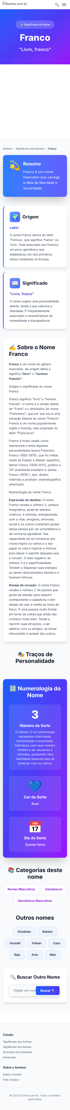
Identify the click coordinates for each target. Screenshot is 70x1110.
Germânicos (53, 889)
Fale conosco (11, 1079)
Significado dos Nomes (30, 148)
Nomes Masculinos (21, 889)
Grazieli (15, 943)
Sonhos (7, 148)
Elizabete (24, 931)
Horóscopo (9, 1057)
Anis (35, 955)
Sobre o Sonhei (12, 1074)
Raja (17, 955)
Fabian (36, 943)
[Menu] (64, 4)
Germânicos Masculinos (35, 901)
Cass (56, 943)
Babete (47, 931)
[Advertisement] (35, 101)
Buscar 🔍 (47, 990)
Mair (53, 955)
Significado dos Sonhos (17, 1041)
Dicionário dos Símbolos (17, 1052)
